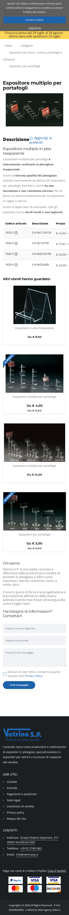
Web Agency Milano (49, 910)
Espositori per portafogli (24, 66)
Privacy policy (15, 812)
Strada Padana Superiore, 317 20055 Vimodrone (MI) (32, 840)
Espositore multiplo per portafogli (34, 397)
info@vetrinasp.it (27, 854)
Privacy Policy (34, 676)
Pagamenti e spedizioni (22, 794)
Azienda (12, 788)
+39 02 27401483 (31, 848)
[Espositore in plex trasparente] (34, 305)
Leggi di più (34, 28)
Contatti (12, 782)
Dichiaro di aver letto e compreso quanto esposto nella (34, 674)
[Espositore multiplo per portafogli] (34, 373)
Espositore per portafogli (34, 534)
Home (8, 45)
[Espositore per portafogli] (34, 511)
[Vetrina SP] (34, 735)
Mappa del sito (16, 818)
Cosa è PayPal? (57, 871)
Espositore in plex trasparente (34, 328)
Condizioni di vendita (20, 806)
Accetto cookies (35, 19)
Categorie (27, 45)
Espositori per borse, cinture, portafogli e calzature (32, 56)
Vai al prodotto (34, 321)
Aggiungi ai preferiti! (40, 140)
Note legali (14, 800)
